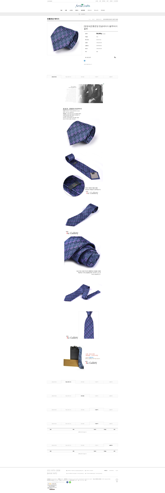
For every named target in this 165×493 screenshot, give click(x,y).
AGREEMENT (111, 470)
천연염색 (103, 10)
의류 (66, 10)
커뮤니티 (90, 10)
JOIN (100, 1)
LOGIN (97, 1)
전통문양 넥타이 (99, 19)
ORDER (111, 1)
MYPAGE (103, 1)
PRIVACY (105, 470)
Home (90, 19)
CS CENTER (116, 1)
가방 (61, 10)
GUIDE (117, 470)
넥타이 (76, 10)
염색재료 (83, 10)
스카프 (71, 10)
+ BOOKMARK (49, 1)
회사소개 (96, 10)
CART (108, 1)
